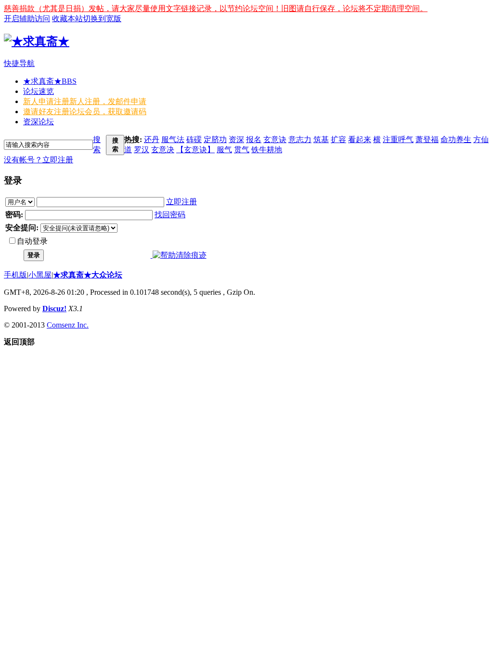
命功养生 (456, 139)
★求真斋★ (50, 81)
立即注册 (57, 160)
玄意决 (162, 149)
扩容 (338, 139)
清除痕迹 (191, 255)
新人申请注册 (84, 101)
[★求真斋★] (36, 41)
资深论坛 (38, 122)
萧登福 (427, 139)
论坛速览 (38, 91)
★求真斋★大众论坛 (87, 275)
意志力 (299, 139)
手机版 (15, 275)
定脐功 (215, 139)
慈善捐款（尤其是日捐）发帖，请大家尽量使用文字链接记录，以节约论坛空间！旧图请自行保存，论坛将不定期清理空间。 (216, 8)
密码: (14, 215)
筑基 (321, 139)
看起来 (359, 139)
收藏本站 (67, 18)
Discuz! (54, 308)
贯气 (241, 149)
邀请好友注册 (84, 111)
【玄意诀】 (195, 149)
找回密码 (170, 215)
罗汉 (141, 149)
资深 (236, 139)
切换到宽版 (102, 18)
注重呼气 (398, 139)
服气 (224, 149)
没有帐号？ (23, 160)
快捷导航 (19, 63)
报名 (253, 139)
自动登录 (32, 241)
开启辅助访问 (27, 18)
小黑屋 (40, 275)
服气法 (172, 139)
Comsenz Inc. (68, 325)
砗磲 (194, 139)
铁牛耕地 (266, 149)
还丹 (151, 139)
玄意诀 (274, 139)
